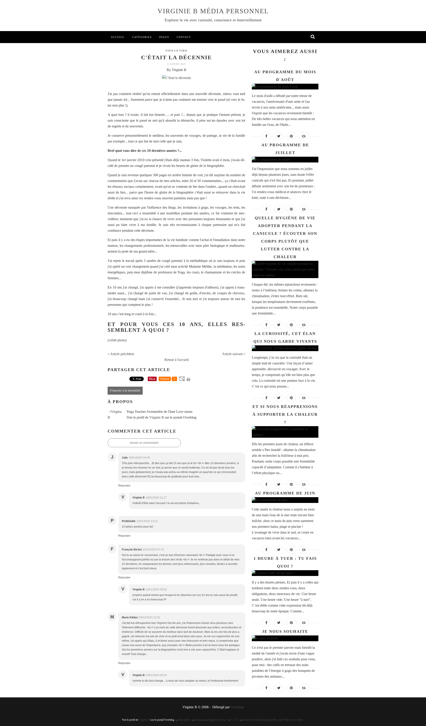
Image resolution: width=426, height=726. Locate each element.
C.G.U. (235, 719)
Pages (164, 37)
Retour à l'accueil (176, 360)
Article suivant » (233, 354)
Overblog (237, 707)
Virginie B (156, 417)
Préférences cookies (292, 719)
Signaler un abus (217, 719)
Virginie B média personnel (213, 11)
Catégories (142, 37)
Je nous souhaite (285, 631)
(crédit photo (116, 340)
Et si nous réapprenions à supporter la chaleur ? (285, 414)
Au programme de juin (285, 493)
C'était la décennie (176, 57)
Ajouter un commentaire (144, 442)
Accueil (118, 37)
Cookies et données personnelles (260, 719)
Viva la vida (176, 50)
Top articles (185, 719)
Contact (184, 37)
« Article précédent (121, 354)
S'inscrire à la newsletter (125, 390)
